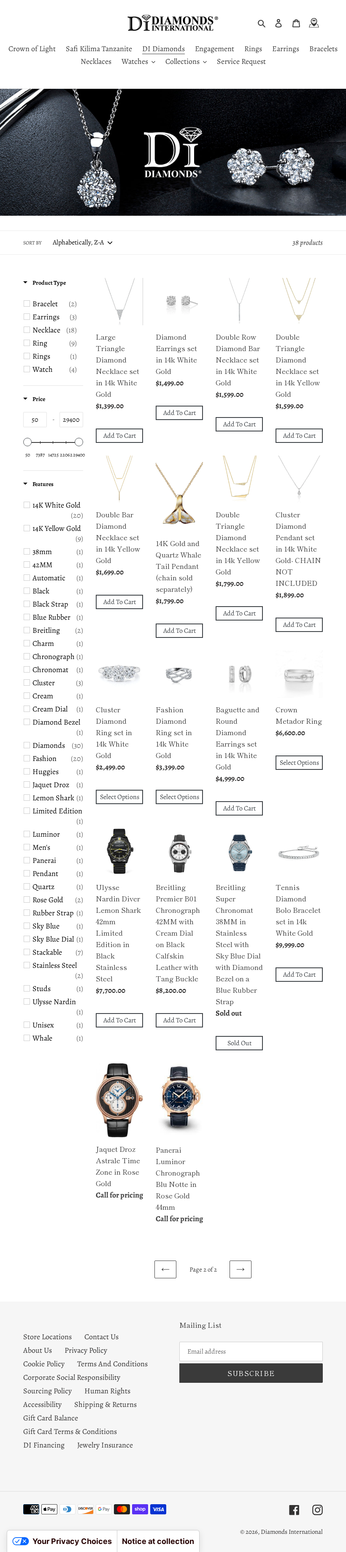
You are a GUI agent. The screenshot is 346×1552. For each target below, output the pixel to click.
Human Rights (107, 1391)
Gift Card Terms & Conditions (70, 1431)
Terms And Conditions (112, 1364)
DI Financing (44, 1445)
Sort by (32, 242)
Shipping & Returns (105, 1404)
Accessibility (42, 1404)
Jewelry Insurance (105, 1445)
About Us (37, 1350)
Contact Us (101, 1337)
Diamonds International (292, 1531)
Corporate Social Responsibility (71, 1377)
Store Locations (47, 1337)
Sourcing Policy (47, 1391)
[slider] (27, 442)
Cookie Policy (44, 1364)
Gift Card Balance (50, 1418)
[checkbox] (54, 304)
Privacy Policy (86, 1350)
